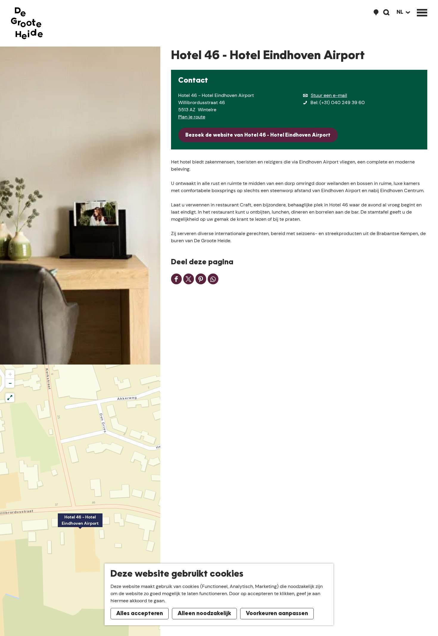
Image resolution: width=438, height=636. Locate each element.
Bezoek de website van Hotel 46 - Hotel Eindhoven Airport (257, 135)
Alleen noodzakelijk (204, 613)
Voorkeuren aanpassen (277, 613)
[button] (80, 523)
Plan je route (191, 117)
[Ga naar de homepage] (27, 23)
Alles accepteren (139, 613)
